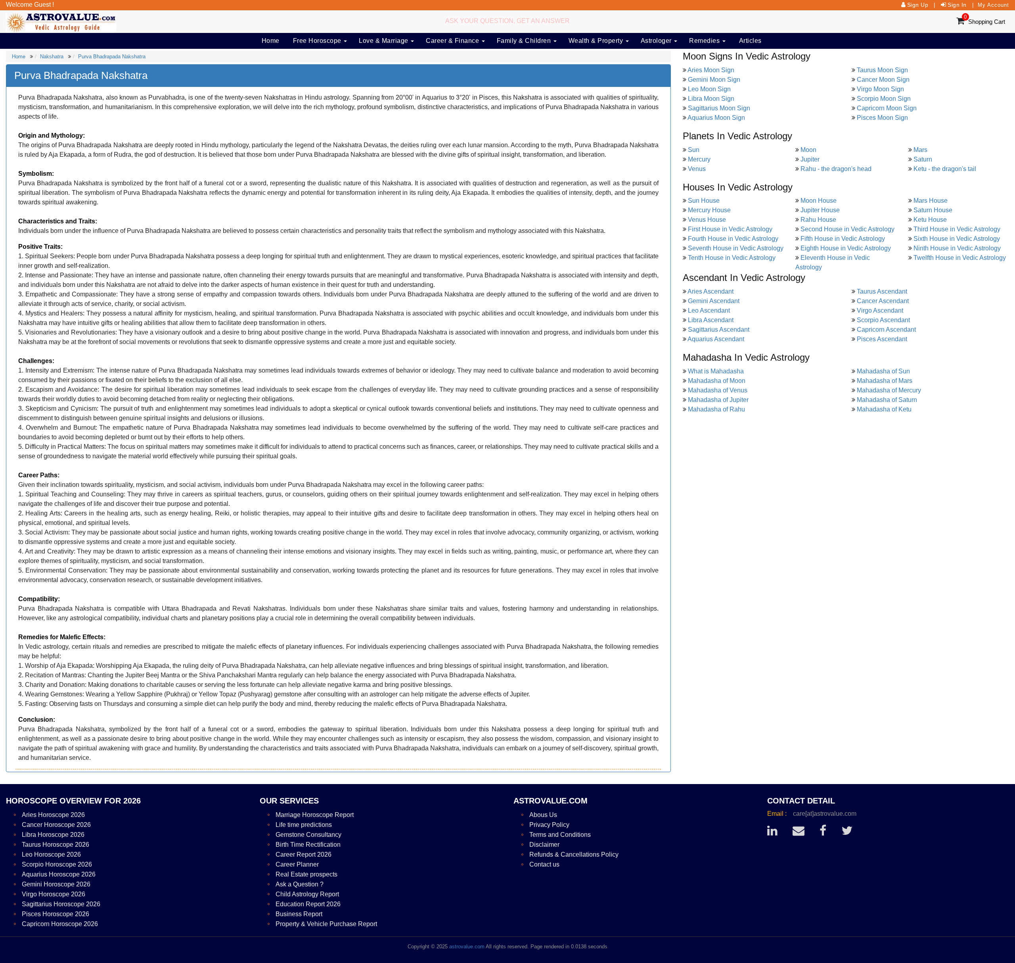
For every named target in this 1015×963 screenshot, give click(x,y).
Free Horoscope (318, 40)
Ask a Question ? (300, 884)
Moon (808, 149)
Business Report (299, 914)
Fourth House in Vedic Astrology (733, 238)
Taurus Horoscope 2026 (55, 844)
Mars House (931, 200)
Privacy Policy (549, 824)
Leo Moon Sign (709, 89)
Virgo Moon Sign (880, 89)
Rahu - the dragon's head (836, 168)
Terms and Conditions (560, 834)
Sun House (704, 200)
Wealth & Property (597, 40)
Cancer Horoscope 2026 (56, 824)
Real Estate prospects (306, 874)
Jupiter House (820, 210)
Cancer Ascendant (883, 301)
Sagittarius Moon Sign (719, 108)
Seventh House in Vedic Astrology (735, 248)
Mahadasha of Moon (716, 380)
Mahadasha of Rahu (716, 409)
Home (271, 40)
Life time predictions (304, 824)
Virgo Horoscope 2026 (53, 894)
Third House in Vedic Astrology (957, 229)
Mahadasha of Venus (717, 390)
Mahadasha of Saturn (887, 399)
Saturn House (933, 210)
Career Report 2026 (303, 854)
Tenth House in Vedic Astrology (732, 257)
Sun (693, 149)
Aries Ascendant (710, 291)
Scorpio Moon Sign (884, 98)
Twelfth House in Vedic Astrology (960, 257)
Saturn (923, 159)
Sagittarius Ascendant (718, 329)
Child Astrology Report (307, 894)
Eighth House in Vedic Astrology (846, 248)
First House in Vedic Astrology (730, 229)
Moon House (819, 200)
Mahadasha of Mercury (889, 390)
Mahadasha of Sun (883, 371)
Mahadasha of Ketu (884, 409)
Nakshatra (51, 57)
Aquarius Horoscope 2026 (59, 874)
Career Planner (297, 864)
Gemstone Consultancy (308, 834)
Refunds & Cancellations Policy (574, 854)
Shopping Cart (986, 21)
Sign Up (918, 5)
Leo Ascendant (709, 310)
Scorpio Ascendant (883, 320)
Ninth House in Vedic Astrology (957, 248)
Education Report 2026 (308, 904)
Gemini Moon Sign (714, 79)
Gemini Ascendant (713, 301)
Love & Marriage (384, 40)
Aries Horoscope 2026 (53, 814)
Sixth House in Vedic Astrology (957, 238)
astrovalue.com (467, 947)
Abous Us (543, 814)
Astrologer (657, 40)
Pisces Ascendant (882, 339)
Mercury (699, 159)
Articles (750, 40)
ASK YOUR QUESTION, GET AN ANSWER (507, 20)
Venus (697, 168)
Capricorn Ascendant (886, 329)
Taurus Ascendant (882, 291)
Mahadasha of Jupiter (718, 399)
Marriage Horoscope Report (315, 814)
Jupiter (810, 159)
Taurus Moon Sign (882, 70)
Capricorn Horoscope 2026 (60, 924)
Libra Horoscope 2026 (53, 834)
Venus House (707, 219)
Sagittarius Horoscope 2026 (61, 904)
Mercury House (709, 210)
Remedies (705, 40)
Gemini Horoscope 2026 (56, 884)
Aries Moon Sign (711, 70)
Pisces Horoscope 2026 (55, 914)
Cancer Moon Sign (883, 79)
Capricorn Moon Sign (887, 108)
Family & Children (525, 40)
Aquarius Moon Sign (716, 117)
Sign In (957, 5)
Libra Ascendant (710, 320)
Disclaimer (544, 844)
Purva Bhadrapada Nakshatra (112, 57)
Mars (920, 149)
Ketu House (930, 219)
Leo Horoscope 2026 (51, 854)
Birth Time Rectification (308, 844)
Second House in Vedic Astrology (847, 229)
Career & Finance (453, 40)
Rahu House (818, 219)
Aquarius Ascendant (716, 339)
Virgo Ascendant (880, 310)
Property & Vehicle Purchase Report (326, 924)
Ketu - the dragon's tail (945, 168)
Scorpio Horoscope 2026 (57, 864)
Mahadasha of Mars (884, 380)
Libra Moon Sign (711, 98)
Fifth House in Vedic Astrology (843, 238)
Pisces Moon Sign (882, 117)
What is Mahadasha (716, 371)
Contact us (544, 864)
